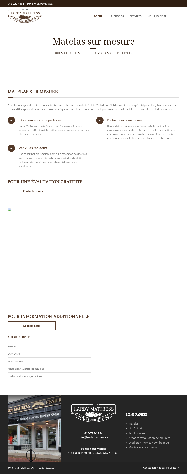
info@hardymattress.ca (40, 3)
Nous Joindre (157, 16)
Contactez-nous (33, 191)
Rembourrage (15, 361)
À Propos (117, 16)
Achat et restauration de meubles (26, 368)
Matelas (12, 346)
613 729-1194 (16, 3)
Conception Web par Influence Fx (161, 467)
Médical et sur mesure (143, 447)
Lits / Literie (14, 353)
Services (136, 16)
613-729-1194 (93, 433)
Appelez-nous (31, 325)
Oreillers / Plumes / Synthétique (25, 376)
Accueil (99, 16)
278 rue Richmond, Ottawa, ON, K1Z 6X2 (93, 452)
